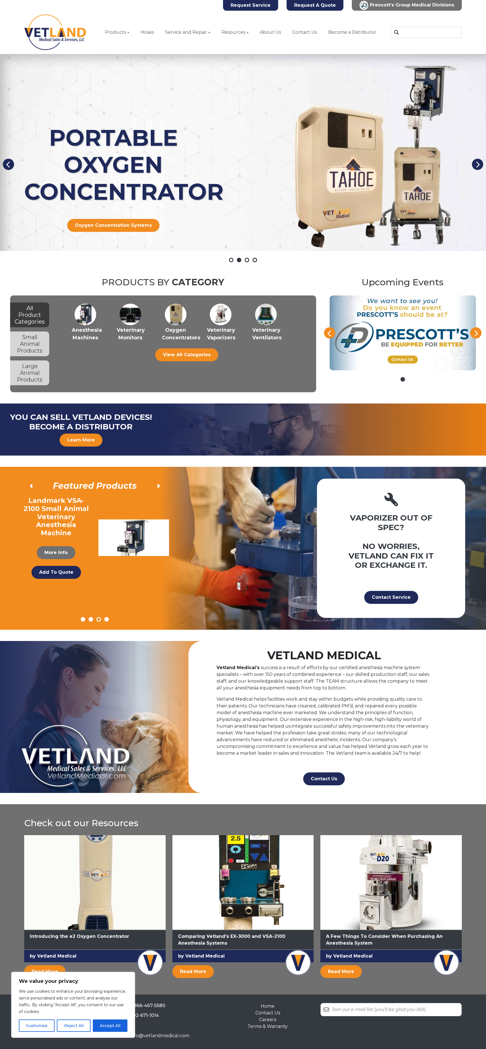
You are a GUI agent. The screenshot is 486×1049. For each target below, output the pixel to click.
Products (115, 32)
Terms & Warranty (268, 1026)
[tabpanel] (187, 332)
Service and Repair (186, 32)
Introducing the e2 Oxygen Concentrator (79, 936)
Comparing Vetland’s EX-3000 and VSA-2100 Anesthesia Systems (231, 940)
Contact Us (304, 32)
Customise (37, 1025)
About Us (270, 32)
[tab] (29, 314)
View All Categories (187, 354)
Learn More (81, 440)
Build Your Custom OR (113, 225)
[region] (73, 1005)
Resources (233, 32)
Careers (267, 1019)
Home (267, 1006)
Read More (49, 971)
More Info (56, 544)
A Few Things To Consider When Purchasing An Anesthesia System (384, 940)
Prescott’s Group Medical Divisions (411, 5)
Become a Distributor (352, 32)
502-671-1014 (144, 1015)
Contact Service (391, 597)
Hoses (147, 32)
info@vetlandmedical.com (159, 1035)
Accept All (110, 1025)
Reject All (74, 1025)
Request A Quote (315, 5)
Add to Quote (56, 564)
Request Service (251, 5)
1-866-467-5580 (147, 1005)
